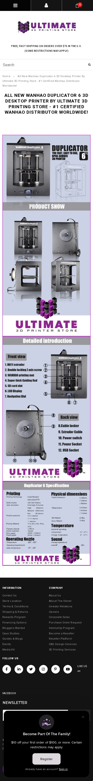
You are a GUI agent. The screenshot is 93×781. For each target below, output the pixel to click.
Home (6, 76)
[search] (46, 64)
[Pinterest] (55, 669)
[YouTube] (67, 669)
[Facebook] (6, 669)
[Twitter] (31, 669)
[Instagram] (43, 669)
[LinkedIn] (19, 669)
